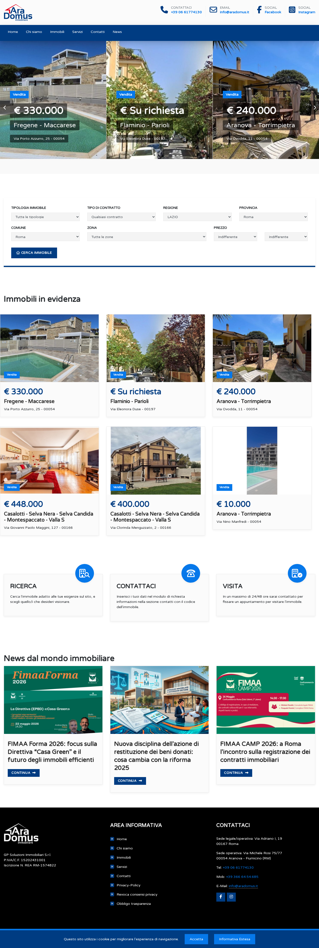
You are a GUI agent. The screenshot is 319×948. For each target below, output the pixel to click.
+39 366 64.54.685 (242, 877)
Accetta (196, 939)
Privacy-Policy (129, 885)
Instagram (306, 12)
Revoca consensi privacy (137, 894)
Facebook (273, 12)
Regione (170, 208)
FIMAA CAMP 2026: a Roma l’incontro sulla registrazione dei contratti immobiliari (265, 752)
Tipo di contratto (103, 208)
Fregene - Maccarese (45, 125)
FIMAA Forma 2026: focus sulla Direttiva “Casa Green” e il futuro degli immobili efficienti (52, 752)
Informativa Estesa (234, 939)
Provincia (248, 208)
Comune (18, 228)
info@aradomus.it (234, 12)
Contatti (98, 32)
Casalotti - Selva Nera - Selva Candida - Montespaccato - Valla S (48, 517)
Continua (21, 773)
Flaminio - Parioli (144, 125)
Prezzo (220, 228)
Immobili (57, 32)
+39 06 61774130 (186, 12)
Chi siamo (34, 32)
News (117, 32)
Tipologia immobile (28, 208)
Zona (92, 228)
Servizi (77, 32)
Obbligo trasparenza (134, 904)
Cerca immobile (36, 253)
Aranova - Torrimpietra (261, 125)
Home (13, 32)
